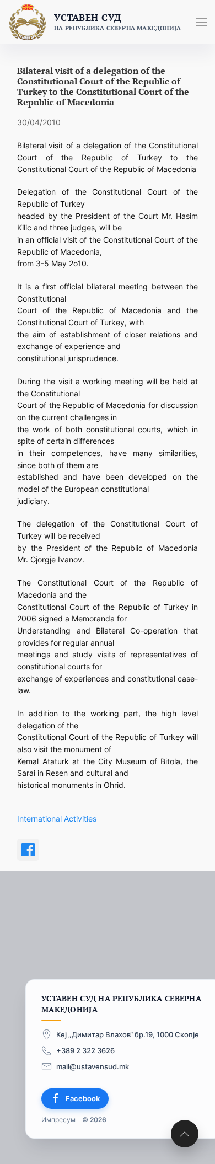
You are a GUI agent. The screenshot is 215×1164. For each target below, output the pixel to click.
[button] (201, 22)
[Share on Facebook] (28, 850)
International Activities (56, 818)
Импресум (58, 1119)
